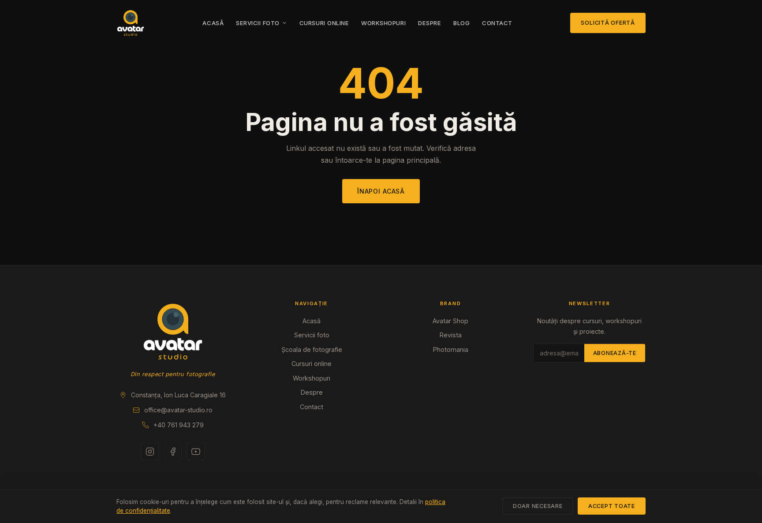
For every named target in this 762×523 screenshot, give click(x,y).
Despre (429, 22)
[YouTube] (196, 451)
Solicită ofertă (608, 22)
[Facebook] (173, 451)
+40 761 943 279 (178, 425)
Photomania (450, 349)
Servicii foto (258, 22)
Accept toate (611, 506)
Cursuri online (324, 22)
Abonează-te (614, 353)
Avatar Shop (450, 321)
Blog (461, 22)
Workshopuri (383, 22)
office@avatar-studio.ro (178, 410)
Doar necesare (538, 506)
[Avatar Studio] (173, 331)
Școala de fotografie (311, 349)
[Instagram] (150, 451)
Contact (497, 22)
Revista (451, 335)
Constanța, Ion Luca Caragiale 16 (178, 395)
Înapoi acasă (381, 191)
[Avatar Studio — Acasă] (130, 23)
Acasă (213, 22)
